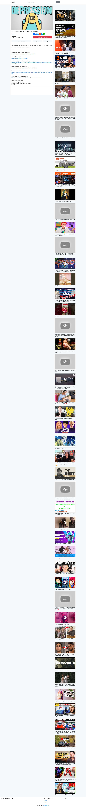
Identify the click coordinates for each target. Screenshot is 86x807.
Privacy (45, 802)
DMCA (45, 800)
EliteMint (13, 2)
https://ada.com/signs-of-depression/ (19, 58)
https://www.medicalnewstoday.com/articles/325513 (23, 54)
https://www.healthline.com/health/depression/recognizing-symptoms (26, 77)
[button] (58, 2)
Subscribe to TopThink (43, 37)
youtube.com (46, 805)
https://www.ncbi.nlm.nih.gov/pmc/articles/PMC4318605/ (24, 68)
